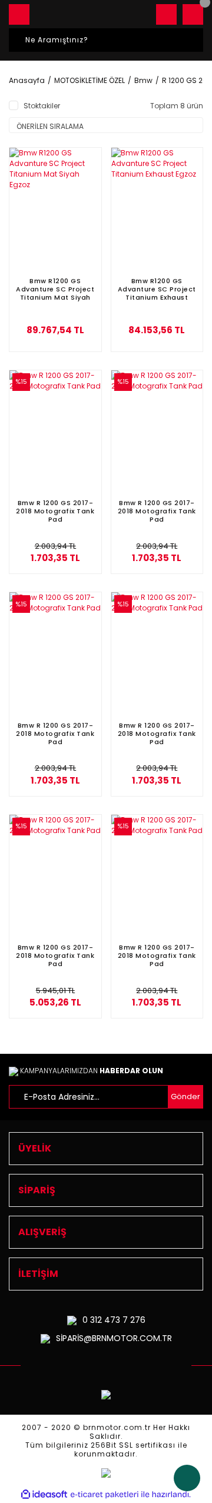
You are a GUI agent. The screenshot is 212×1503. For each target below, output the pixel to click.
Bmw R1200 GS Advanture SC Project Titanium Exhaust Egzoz (157, 289)
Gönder (185, 1096)
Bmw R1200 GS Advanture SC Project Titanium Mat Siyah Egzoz (55, 289)
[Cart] (193, 14)
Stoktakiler (42, 106)
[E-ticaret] (104, 1494)
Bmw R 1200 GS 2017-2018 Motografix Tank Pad (55, 511)
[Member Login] (166, 14)
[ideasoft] (44, 1494)
